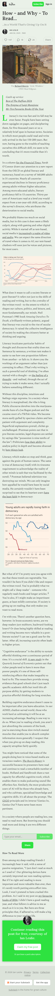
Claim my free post (27, 946)
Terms (36, 972)
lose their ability (34, 442)
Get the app (42, 982)
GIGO (5, 801)
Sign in (49, 4)
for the (20, 163)
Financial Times (32, 163)
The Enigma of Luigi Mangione (22, 105)
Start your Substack (20, 982)
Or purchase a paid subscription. (27, 954)
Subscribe (38, 4)
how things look (14, 450)
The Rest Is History (32, 761)
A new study (35, 659)
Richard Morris (21, 86)
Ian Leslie (13, 30)
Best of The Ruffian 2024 (19, 101)
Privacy (27, 972)
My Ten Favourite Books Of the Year (25, 109)
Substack (13, 989)
